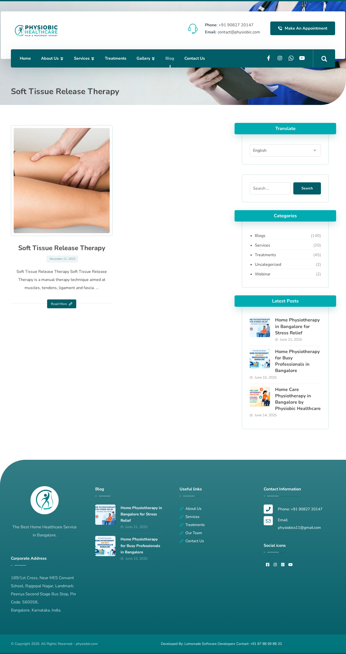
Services (262, 245)
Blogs (260, 235)
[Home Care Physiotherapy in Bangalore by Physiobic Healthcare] (260, 396)
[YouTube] (302, 58)
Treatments (265, 255)
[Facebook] (269, 58)
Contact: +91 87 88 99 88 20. (259, 643)
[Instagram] (280, 58)
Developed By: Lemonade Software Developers (198, 643)
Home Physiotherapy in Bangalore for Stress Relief (297, 326)
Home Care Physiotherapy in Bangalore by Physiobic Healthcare (298, 399)
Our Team (193, 532)
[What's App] (291, 58)
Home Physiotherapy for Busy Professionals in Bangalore (297, 361)
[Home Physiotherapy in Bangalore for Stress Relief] (260, 327)
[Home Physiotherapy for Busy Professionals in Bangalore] (260, 358)
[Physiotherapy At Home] (36, 30)
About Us (193, 508)
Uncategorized (268, 264)
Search (307, 188)
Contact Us (194, 540)
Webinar (263, 274)
